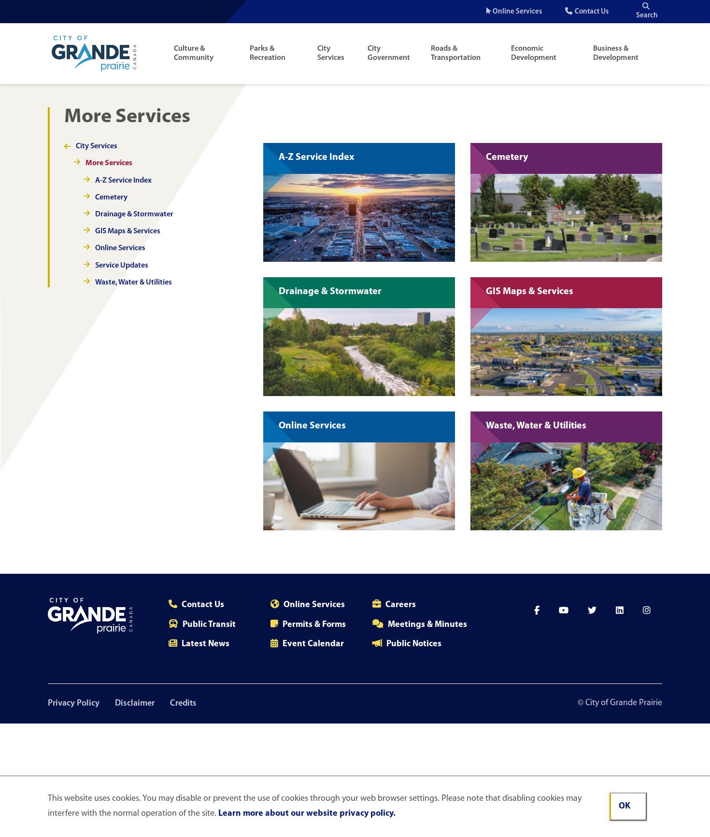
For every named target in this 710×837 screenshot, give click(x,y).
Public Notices (413, 644)
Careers (400, 605)
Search (647, 15)
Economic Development (533, 53)
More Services (108, 163)
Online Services (517, 11)
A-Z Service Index (123, 180)
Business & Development (616, 53)
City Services (330, 53)
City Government (389, 53)
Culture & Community (193, 53)
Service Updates (121, 266)
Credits (183, 703)
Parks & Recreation (267, 53)
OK (624, 806)
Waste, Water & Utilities (133, 282)
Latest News (205, 644)
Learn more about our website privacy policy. (307, 813)
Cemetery (111, 197)
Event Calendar (313, 644)
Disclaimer (135, 703)
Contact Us (592, 11)
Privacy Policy (73, 703)
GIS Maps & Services (127, 231)
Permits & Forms (314, 625)
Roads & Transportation (456, 53)
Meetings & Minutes (427, 625)
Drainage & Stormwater (134, 214)
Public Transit (209, 625)
